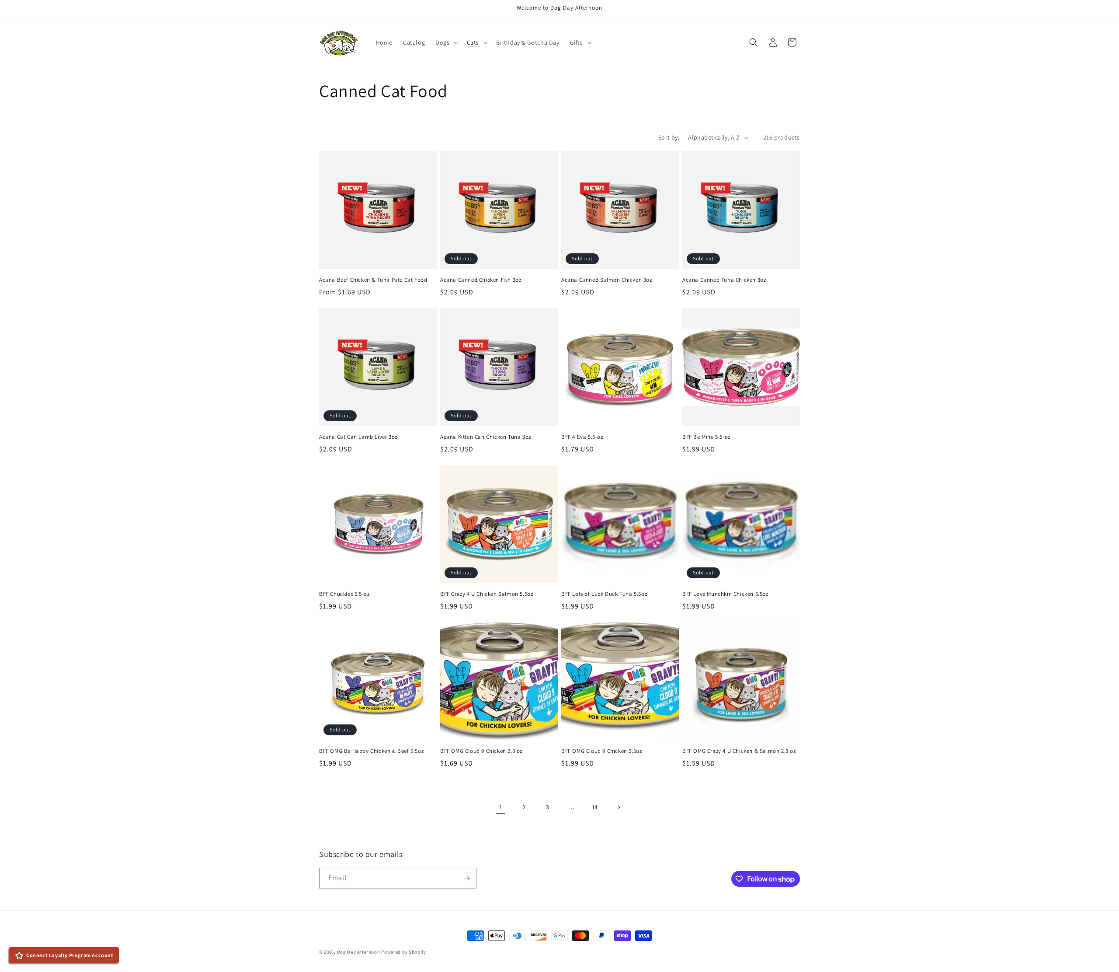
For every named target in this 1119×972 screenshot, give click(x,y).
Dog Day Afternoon (358, 952)
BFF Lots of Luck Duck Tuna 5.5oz (604, 594)
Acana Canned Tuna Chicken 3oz (724, 279)
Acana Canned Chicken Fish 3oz (480, 279)
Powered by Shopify (403, 952)
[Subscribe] (466, 878)
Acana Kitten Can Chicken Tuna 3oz (485, 437)
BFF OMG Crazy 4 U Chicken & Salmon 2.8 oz (739, 751)
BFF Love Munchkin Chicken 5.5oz (725, 594)
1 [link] (500, 806)
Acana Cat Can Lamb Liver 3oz (358, 437)
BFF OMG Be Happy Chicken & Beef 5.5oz (371, 751)
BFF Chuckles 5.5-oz (344, 594)
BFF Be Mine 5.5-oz (706, 437)
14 (595, 807)
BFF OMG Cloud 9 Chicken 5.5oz (601, 751)
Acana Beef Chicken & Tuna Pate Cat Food (373, 279)
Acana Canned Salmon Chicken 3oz (606, 279)
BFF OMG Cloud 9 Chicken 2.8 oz (481, 751)
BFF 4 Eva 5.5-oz (582, 437)
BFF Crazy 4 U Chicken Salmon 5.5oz (486, 594)
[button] (445, 42)
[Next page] (618, 807)
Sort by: (668, 137)
